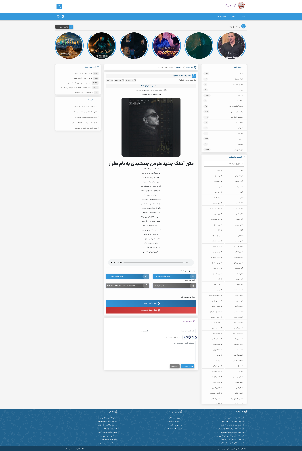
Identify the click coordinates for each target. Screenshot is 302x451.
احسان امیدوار (238, 312)
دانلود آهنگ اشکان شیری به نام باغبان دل (232, 443)
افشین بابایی (239, 393)
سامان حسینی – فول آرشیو (107, 421)
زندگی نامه (239, 122)
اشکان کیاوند (216, 377)
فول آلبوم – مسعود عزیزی (107, 443)
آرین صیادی (239, 274)
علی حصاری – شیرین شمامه (83, 92)
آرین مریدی (239, 279)
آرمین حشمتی (238, 257)
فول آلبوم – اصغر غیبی (108, 439)
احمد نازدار (239, 350)
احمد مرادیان (216, 344)
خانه (243, 16)
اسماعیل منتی (238, 366)
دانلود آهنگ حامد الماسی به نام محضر (85, 128)
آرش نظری (217, 225)
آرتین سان (217, 192)
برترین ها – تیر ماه (174, 421)
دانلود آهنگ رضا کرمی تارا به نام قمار (78, 83)
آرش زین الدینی (215, 208)
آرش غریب (217, 214)
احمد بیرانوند (238, 339)
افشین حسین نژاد (237, 398)
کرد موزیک (189, 67)
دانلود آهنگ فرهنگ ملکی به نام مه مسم (85, 106)
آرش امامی (239, 203)
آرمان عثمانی (216, 241)
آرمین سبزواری (215, 257)
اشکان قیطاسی (238, 377)
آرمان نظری (216, 246)
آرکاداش (240, 235)
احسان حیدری (238, 317)
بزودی (241, 90)
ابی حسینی (239, 301)
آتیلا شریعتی (239, 176)
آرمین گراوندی (238, 263)
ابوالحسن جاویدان (214, 295)
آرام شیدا (240, 187)
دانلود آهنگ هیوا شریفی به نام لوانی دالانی (84, 123)
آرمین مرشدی (216, 263)
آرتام (219, 187)
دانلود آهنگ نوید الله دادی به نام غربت (86, 117)
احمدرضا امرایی (238, 355)
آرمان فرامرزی (238, 246)
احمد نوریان (216, 350)
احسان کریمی (238, 328)
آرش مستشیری (215, 219)
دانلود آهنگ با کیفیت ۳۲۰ (115, 276)
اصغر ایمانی (239, 382)
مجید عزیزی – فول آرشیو (108, 429)
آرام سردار (217, 181)
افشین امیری (216, 388)
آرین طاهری (216, 274)
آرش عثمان (239, 214)
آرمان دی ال (239, 241)
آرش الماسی (216, 197)
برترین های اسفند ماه (173, 429)
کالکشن (240, 133)
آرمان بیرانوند (216, 235)
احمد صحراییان (238, 344)
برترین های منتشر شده (173, 418)
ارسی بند (217, 360)
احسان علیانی (215, 322)
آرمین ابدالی (239, 252)
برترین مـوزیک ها (62, 27)
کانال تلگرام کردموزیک (149, 303)
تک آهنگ (240, 95)
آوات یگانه (217, 284)
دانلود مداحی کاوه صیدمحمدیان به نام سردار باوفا (75, 88)
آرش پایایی (216, 203)
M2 (243, 170)
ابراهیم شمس (238, 295)
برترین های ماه (238, 84)
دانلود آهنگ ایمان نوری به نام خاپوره (233, 439)
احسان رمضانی (238, 322)
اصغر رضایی (216, 382)
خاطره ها (240, 101)
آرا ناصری (217, 176)
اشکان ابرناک (239, 371)
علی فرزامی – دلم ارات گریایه (82, 73)
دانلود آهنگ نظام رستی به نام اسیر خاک (85, 112)
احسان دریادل (215, 317)
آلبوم (241, 74)
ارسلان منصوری (238, 360)
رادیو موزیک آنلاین (237, 112)
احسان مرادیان (238, 333)
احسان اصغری (215, 306)
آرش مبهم (239, 219)
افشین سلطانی (215, 398)
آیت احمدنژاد (238, 290)
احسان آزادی (216, 301)
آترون (218, 170)
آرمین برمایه (216, 252)
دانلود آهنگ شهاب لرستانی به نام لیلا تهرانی (231, 436)
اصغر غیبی (239, 388)
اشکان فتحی (216, 371)
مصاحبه (234, 16)
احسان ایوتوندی (215, 312)
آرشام (241, 230)
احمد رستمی (216, 339)
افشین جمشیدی (215, 393)
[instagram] (58, 16)
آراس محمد (239, 181)
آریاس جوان (216, 268)
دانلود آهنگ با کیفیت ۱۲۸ (162, 276)
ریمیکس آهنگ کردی (236, 117)
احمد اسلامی (216, 333)
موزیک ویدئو (239, 150)
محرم (241, 139)
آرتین (241, 192)
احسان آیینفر (239, 306)
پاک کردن (174, 366)
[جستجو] (59, 7)
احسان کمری (216, 328)
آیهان (218, 290)
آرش (241, 197)
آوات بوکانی (239, 284)
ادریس (218, 355)
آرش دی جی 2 (238, 208)
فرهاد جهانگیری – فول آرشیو (107, 425)
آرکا (219, 230)
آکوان (218, 279)
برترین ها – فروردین (174, 425)
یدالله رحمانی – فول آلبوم (108, 436)
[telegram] (63, 16)
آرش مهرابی (239, 225)
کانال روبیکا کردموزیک (149, 310)
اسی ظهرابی (216, 366)
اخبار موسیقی (238, 79)
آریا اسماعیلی (239, 268)
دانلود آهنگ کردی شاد (236, 106)
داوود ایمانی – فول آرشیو (108, 418)
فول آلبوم (240, 128)
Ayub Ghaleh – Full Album (107, 432)
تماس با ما (222, 16)
